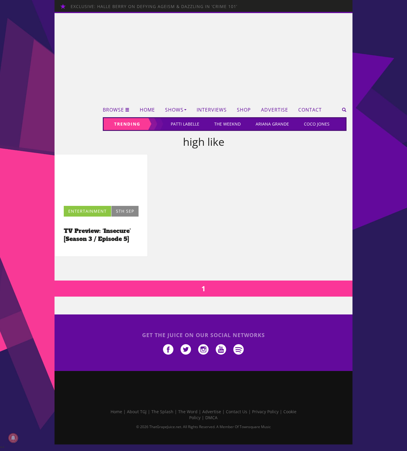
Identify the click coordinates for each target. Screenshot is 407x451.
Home (147, 110)
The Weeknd (227, 124)
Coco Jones (317, 124)
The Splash (162, 411)
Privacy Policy (265, 411)
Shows (174, 110)
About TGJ (137, 411)
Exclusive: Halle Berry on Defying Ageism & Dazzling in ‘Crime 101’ (154, 6)
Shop (244, 110)
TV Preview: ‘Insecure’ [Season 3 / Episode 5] (97, 235)
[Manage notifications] (13, 438)
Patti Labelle (185, 124)
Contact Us (236, 411)
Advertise (274, 110)
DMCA (211, 417)
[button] (342, 110)
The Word (188, 411)
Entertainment (87, 211)
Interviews (212, 110)
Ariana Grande (272, 124)
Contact (310, 110)
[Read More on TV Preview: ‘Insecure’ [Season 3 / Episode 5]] (101, 181)
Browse (113, 110)
